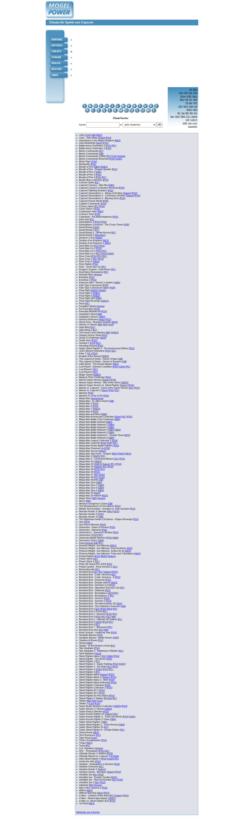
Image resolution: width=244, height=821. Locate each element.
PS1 (195, 93)
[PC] (114, 145)
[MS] (105, 324)
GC (190, 99)
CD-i (188, 116)
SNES (189, 110)
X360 (189, 96)
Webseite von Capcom (88, 812)
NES (195, 110)
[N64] (108, 377)
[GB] (93, 135)
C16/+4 (193, 120)
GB (195, 106)
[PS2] (105, 143)
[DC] (97, 182)
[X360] (101, 138)
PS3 (186, 93)
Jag (190, 123)
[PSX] (108, 145)
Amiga (194, 116)
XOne (183, 96)
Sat (183, 113)
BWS (183, 116)
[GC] (89, 353)
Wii (186, 99)
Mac (195, 89)
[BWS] (104, 556)
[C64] (88, 135)
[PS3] (108, 138)
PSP (195, 103)
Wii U (182, 99)
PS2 (190, 93)
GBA (191, 106)
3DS (180, 106)
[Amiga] (121, 156)
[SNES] (104, 167)
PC (190, 89)
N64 (195, 99)
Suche (82, 124)
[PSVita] (108, 698)
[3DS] (116, 511)
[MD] (100, 324)
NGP (177, 116)
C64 (187, 120)
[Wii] (101, 516)
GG (195, 113)
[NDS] (115, 322)
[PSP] (121, 188)
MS (191, 113)
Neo (172, 116)
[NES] (99, 135)
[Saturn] (127, 193)
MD (187, 113)
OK (159, 124)
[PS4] (114, 440)
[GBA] (97, 167)
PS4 (181, 93)
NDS (185, 106)
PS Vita (188, 103)
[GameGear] (97, 398)
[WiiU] (110, 511)
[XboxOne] (100, 235)
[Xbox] (99, 143)
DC (179, 113)
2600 (185, 123)
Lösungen (192, 126)
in (121, 124)
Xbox (194, 96)
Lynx (195, 123)
